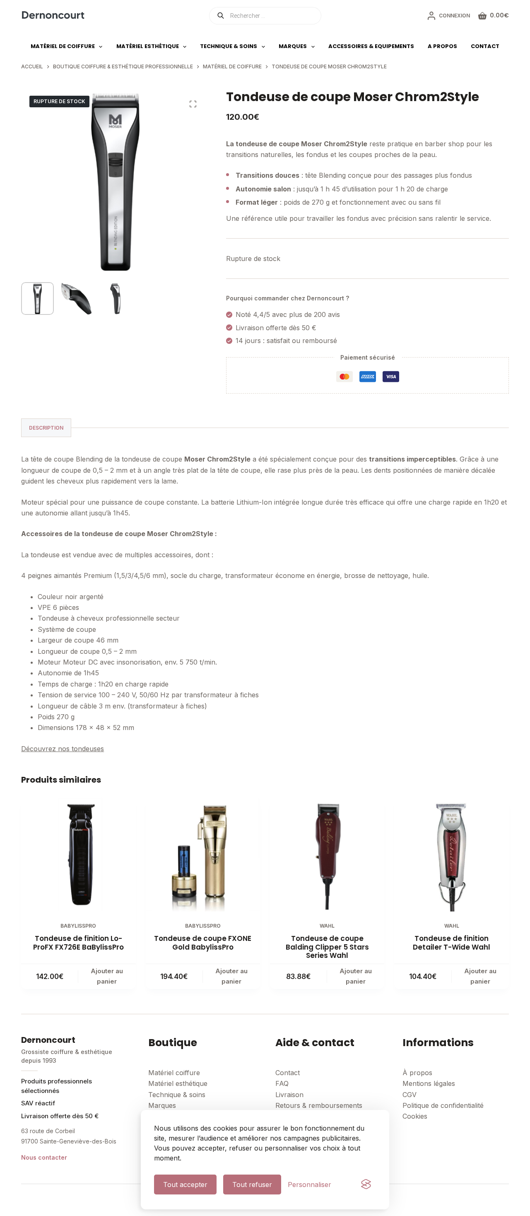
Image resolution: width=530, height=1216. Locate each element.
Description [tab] (46, 428)
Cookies (414, 1116)
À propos (417, 1073)
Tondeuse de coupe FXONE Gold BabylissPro (202, 942)
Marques (293, 46)
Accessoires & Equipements (371, 46)
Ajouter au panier (107, 976)
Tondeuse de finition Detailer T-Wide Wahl (451, 942)
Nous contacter (44, 1157)
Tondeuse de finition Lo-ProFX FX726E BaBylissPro (78, 942)
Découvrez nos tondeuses (62, 749)
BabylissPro (78, 926)
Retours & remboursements (318, 1105)
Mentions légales (428, 1083)
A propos (442, 46)
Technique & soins (228, 46)
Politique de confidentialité (443, 1105)
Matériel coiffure (174, 1073)
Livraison (289, 1094)
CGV (409, 1094)
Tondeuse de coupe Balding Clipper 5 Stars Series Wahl (327, 946)
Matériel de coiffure (63, 46)
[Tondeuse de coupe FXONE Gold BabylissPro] (203, 854)
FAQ (282, 1083)
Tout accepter (185, 1184)
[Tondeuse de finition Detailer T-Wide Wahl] (451, 854)
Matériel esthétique (147, 46)
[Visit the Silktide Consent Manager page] (366, 1184)
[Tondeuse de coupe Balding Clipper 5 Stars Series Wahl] (327, 854)
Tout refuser (252, 1184)
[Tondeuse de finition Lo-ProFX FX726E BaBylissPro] (78, 854)
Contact (485, 46)
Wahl (327, 926)
